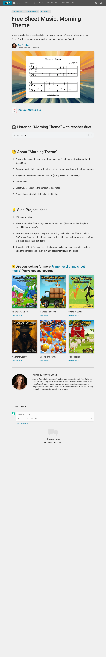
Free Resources (52, 3)
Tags (33, 3)
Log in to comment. (23, 423)
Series (41, 3)
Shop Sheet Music (67, 3)
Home (26, 3)
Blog (16, 2)
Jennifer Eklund (24, 45)
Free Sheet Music (17, 11)
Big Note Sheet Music (32, 11)
